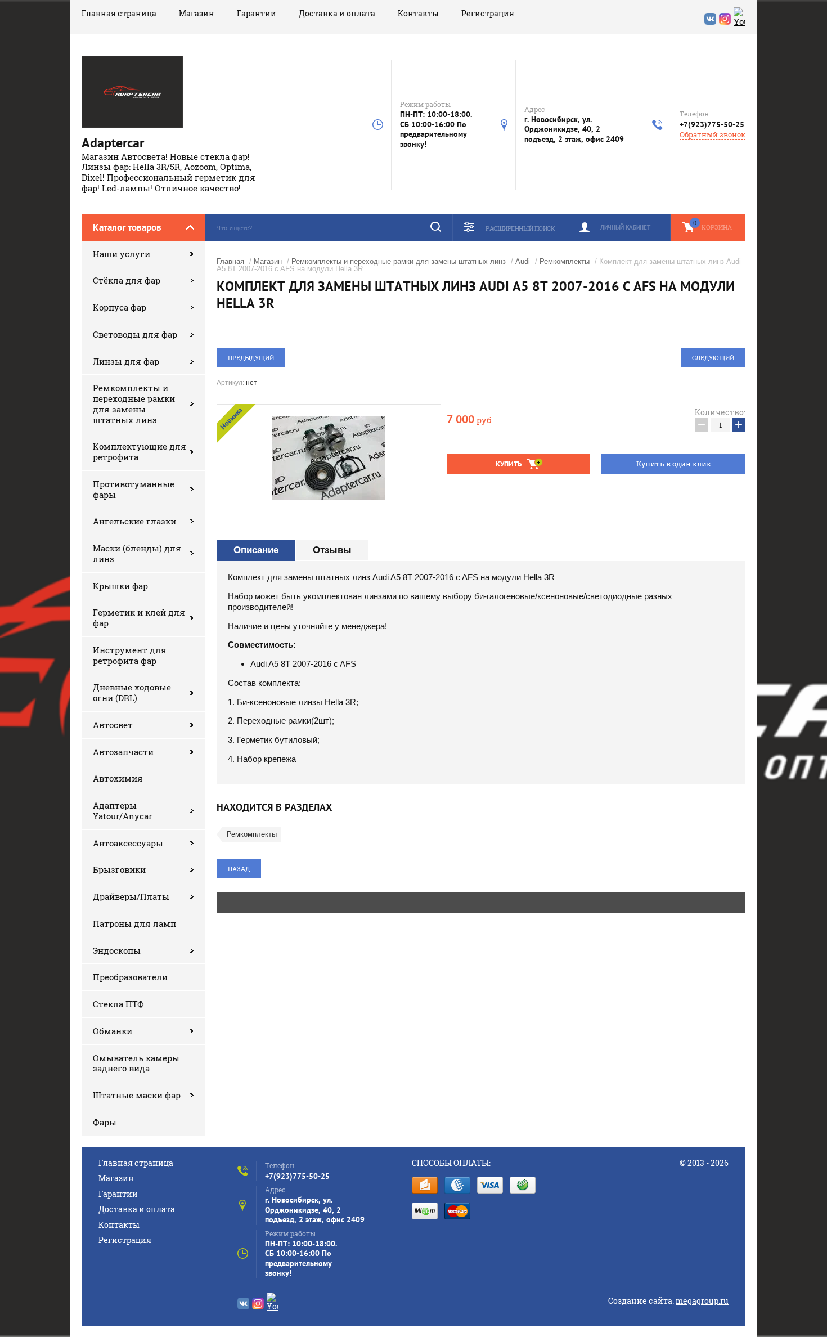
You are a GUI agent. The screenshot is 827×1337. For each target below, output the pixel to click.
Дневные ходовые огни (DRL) (132, 692)
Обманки (112, 1031)
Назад (239, 868)
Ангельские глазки (134, 521)
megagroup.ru (702, 1300)
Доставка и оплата (337, 13)
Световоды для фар (135, 334)
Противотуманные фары (133, 489)
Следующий (713, 357)
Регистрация (487, 13)
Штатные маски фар (137, 1095)
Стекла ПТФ (118, 1004)
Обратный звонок (712, 135)
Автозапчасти (123, 751)
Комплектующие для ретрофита (139, 452)
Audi (522, 261)
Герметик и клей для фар (139, 618)
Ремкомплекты (565, 261)
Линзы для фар (126, 361)
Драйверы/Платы (131, 896)
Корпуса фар (119, 307)
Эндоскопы (117, 950)
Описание (255, 550)
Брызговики (119, 869)
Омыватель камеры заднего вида (136, 1063)
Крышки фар (120, 585)
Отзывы (332, 550)
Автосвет (113, 724)
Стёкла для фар (126, 280)
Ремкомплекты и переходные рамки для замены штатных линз (134, 403)
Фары (104, 1122)
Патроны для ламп (134, 923)
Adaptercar (113, 142)
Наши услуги (121, 253)
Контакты (418, 13)
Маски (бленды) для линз (137, 553)
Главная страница (119, 13)
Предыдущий (251, 357)
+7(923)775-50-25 (712, 124)
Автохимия (118, 778)
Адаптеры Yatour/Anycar (122, 811)
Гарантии (256, 13)
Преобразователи (130, 976)
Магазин (196, 13)
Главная (230, 261)
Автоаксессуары (128, 843)
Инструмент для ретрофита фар (130, 655)
